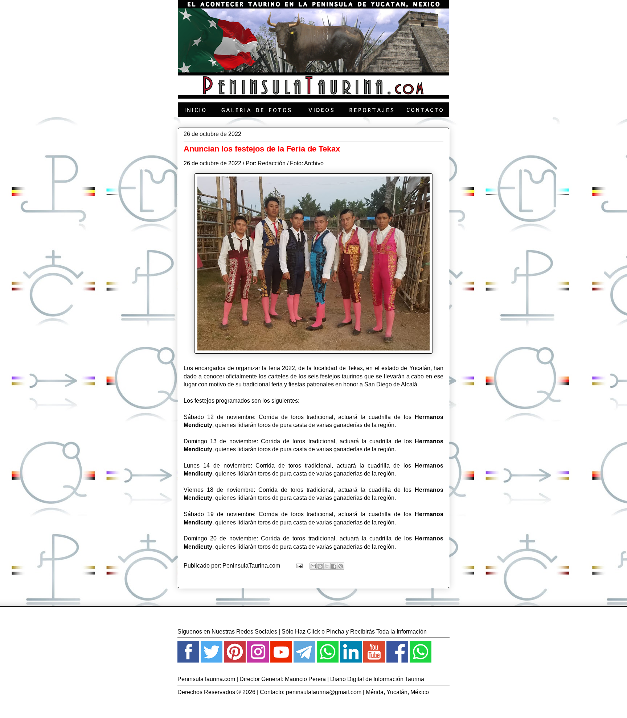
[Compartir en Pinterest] (340, 566)
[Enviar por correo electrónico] (313, 566)
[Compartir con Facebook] (333, 566)
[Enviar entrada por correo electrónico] (298, 566)
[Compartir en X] (327, 566)
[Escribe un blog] (320, 566)
